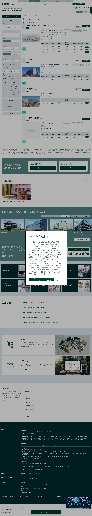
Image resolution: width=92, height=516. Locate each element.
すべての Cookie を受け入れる (36, 279)
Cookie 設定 (58, 279)
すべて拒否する (49, 279)
